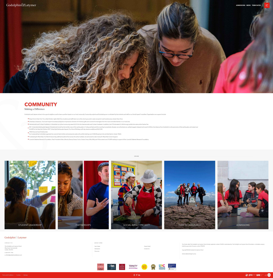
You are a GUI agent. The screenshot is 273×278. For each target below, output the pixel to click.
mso (195, 253)
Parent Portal (147, 246)
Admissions (240, 5)
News (248, 5)
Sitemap (25, 275)
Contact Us (146, 248)
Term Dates (256, 5)
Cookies (18, 275)
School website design (187, 253)
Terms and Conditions (7, 275)
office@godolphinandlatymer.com (14, 255)
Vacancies (96, 251)
